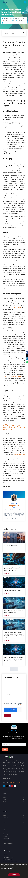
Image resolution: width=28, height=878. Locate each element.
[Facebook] (10, 786)
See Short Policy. (5, 870)
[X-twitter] (7, 786)
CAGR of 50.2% (17, 307)
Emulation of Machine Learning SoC (12, 590)
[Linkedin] (4, 786)
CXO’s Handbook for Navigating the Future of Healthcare (14, 427)
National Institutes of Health (12, 376)
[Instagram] (15, 786)
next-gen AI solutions (19, 454)
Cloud (22, 20)
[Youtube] (12, 786)
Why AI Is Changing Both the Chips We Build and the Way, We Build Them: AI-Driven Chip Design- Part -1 (13, 659)
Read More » (7, 550)
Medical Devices (7, 22)
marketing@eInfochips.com (15, 782)
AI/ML (19, 20)
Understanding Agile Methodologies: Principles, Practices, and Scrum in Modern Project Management (13, 568)
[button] (27, 352)
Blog (14, 20)
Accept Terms (14, 874)
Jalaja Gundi (7, 20)
